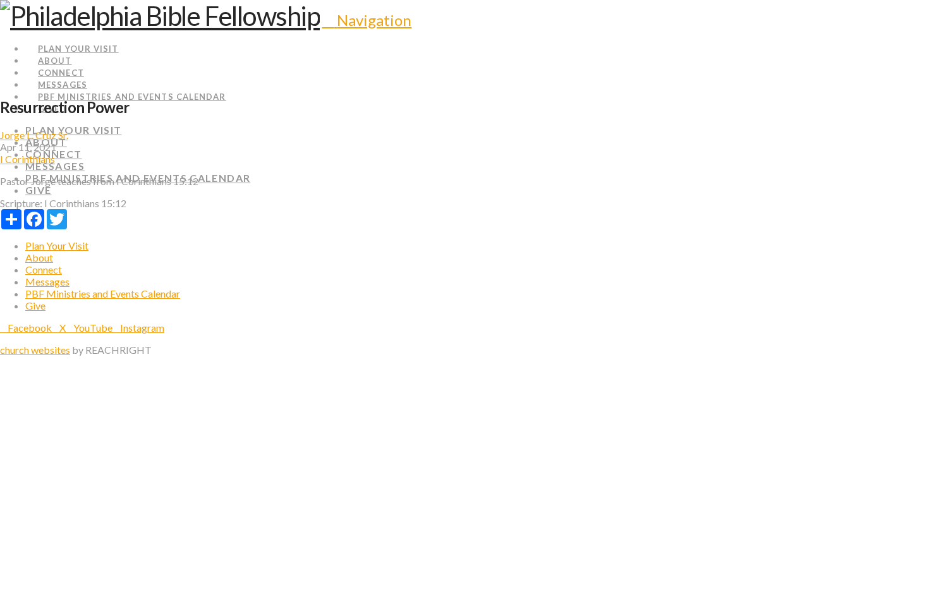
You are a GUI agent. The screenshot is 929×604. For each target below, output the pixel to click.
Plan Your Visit (56, 245)
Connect (43, 269)
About (39, 257)
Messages (47, 281)
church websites (35, 350)
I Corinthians (27, 159)
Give (35, 305)
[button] (366, 20)
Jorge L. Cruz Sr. (34, 135)
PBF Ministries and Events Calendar (102, 293)
